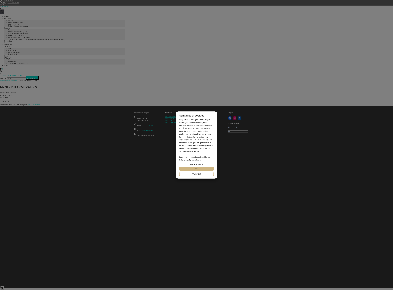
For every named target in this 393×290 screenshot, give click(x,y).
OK (196, 169)
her (201, 160)
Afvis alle (196, 174)
